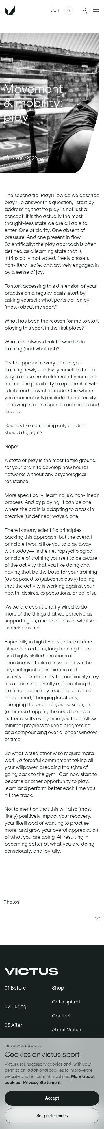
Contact (61, 1016)
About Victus (66, 1030)
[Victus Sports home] (31, 971)
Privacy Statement (42, 1082)
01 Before (15, 988)
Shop (58, 988)
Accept (52, 1098)
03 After (13, 1025)
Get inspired (66, 1002)
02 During (15, 1006)
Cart (55, 10)
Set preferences (52, 1115)
